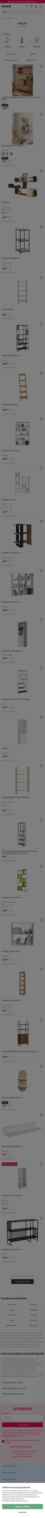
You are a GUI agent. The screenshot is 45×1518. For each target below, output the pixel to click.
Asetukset (22, 1512)
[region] (22, 1500)
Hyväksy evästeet (22, 1506)
